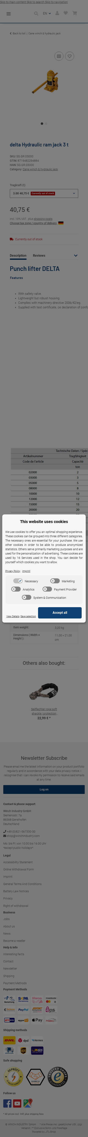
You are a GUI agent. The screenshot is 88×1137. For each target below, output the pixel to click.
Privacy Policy (12, 571)
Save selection (28, 616)
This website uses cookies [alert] (44, 521)
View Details (12, 616)
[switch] (18, 580)
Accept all (60, 613)
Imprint (26, 571)
